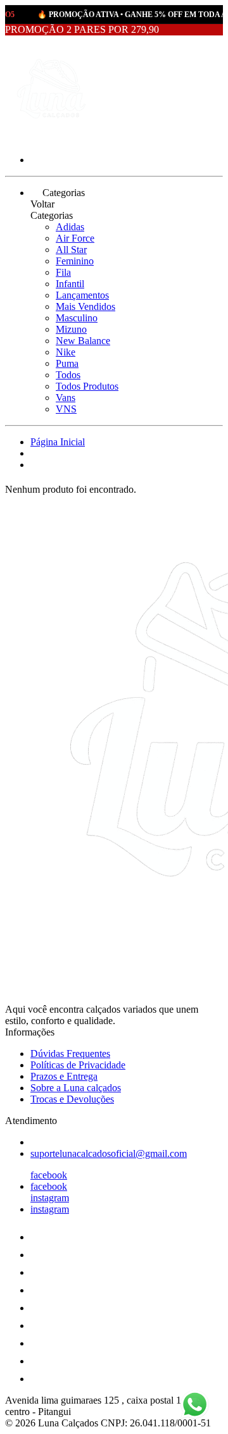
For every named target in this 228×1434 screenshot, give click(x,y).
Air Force (75, 238)
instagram (49, 1197)
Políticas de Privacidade (77, 1065)
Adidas (70, 226)
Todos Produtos (87, 386)
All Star (71, 249)
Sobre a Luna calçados (75, 1087)
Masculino (77, 317)
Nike (65, 352)
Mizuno (71, 329)
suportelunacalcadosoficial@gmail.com (108, 1153)
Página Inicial (57, 441)
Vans (65, 397)
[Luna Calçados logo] (52, 138)
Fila (63, 272)
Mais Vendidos (85, 306)
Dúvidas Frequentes (70, 1053)
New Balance (83, 340)
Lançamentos (82, 295)
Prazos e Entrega (64, 1076)
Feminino (75, 261)
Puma (67, 363)
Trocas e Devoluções (72, 1099)
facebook (48, 1175)
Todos (68, 374)
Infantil (70, 283)
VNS (66, 409)
